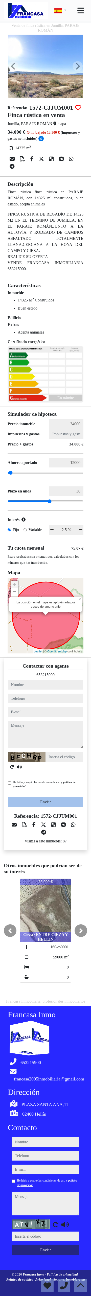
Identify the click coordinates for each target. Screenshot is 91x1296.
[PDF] (23, 159)
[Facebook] (32, 159)
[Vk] (62, 159)
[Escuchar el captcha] (19, 767)
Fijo (16, 530)
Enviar (45, 802)
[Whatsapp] (71, 159)
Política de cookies (20, 1279)
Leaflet (38, 651)
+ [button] (14, 584)
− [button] (14, 592)
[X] (42, 159)
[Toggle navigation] (80, 10)
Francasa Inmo (34, 1274)
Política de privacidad (63, 1274)
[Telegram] (12, 166)
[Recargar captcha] (12, 767)
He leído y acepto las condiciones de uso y (44, 784)
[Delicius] (52, 159)
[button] (10, 930)
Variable (35, 530)
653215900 (45, 675)
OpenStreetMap (57, 651)
